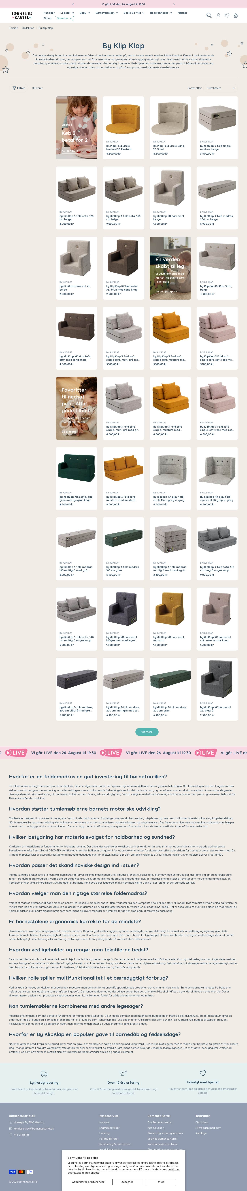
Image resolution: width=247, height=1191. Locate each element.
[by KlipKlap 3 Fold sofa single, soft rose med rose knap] (217, 397)
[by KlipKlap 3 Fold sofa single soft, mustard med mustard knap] (170, 327)
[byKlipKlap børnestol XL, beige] (76, 257)
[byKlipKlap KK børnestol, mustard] (170, 608)
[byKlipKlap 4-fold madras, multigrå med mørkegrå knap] (170, 538)
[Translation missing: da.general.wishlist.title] (227, 15)
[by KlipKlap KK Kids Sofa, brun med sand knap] (76, 327)
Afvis (161, 1182)
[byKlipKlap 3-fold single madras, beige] (217, 117)
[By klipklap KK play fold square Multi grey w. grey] (217, 468)
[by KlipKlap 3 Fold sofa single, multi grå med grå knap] (123, 397)
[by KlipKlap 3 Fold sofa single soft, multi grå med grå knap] (123, 327)
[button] (73, 4)
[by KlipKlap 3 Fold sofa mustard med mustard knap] (123, 468)
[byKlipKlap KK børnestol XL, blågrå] (217, 678)
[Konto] (218, 15)
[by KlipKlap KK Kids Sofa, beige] (217, 257)
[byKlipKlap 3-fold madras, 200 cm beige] (217, 187)
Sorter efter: (195, 88)
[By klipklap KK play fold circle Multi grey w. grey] (170, 468)
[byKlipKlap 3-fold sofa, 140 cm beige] (123, 187)
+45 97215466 (21, 1134)
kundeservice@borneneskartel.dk (34, 1128)
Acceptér (127, 1182)
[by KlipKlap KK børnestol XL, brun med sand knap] (123, 257)
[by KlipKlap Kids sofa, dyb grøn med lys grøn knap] (76, 468)
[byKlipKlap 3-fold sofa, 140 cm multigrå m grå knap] (76, 608)
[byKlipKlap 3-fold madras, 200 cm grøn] (170, 678)
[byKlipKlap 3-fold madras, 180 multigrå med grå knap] (76, 538)
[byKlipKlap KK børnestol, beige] (170, 187)
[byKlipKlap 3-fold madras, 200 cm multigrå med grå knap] (123, 678)
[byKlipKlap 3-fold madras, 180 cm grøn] (123, 538)
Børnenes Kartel (27, 1181)
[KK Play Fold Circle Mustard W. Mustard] (123, 117)
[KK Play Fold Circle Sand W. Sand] (170, 117)
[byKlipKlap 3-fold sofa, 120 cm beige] (76, 187)
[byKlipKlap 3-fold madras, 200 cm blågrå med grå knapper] (76, 678)
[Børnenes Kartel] (72, 753)
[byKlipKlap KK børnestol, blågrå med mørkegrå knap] (123, 608)
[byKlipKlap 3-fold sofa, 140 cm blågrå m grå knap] (217, 538)
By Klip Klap (112, 141)
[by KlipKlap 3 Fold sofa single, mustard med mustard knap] (170, 397)
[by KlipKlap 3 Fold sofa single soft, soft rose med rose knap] (217, 327)
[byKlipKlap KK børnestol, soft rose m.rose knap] (217, 608)
